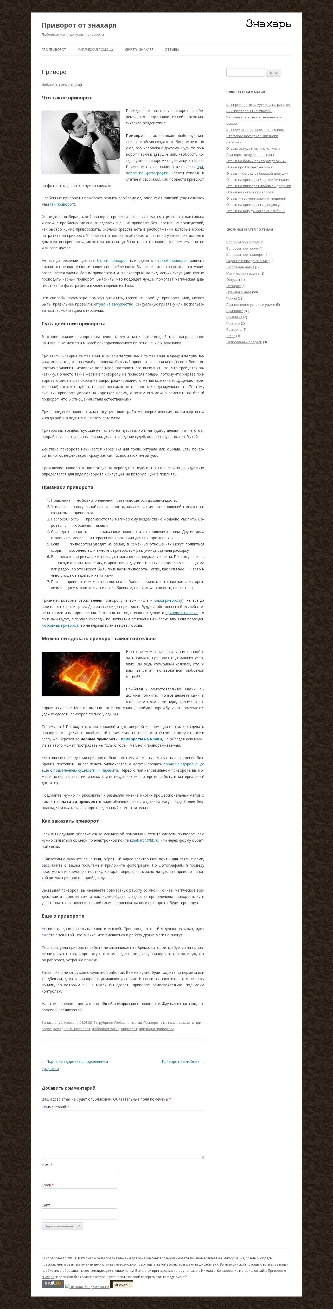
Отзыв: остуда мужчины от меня (253, 148)
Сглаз (230, 335)
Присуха (233, 323)
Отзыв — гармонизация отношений (256, 198)
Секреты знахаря (139, 49)
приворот (129, 1028)
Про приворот (54, 49)
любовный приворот (60, 625)
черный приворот (171, 260)
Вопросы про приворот (245, 254)
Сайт (46, 1205)
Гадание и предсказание (247, 260)
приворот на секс (181, 612)
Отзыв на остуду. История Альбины (255, 210)
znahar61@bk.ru (144, 840)
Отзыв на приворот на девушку (253, 204)
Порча (231, 298)
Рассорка (234, 329)
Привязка (234, 317)
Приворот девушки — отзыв (250, 154)
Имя (47, 1164)
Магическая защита (243, 273)
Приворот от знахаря (79, 25)
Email (48, 1185)
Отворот (233, 285)
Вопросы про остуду (243, 242)
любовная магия (105, 1028)
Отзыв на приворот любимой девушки (258, 185)
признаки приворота (156, 1028)
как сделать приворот (72, 1028)
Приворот (151, 1022)
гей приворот (62, 204)
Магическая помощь (96, 49)
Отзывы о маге (238, 292)
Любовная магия (128, 1022)
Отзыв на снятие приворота (250, 192)
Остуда (232, 279)
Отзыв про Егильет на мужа (249, 167)
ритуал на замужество (113, 304)
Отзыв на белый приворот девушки (256, 160)
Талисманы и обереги (244, 342)
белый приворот (112, 260)
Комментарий (55, 1106)
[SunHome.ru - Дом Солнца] (87, 1287)
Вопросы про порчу (242, 248)
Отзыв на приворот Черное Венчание (258, 179)
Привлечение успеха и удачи (250, 304)
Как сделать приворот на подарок (255, 129)
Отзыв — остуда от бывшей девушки (257, 173)
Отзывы (172, 49)
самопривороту (168, 600)
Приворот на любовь (183, 1061)
